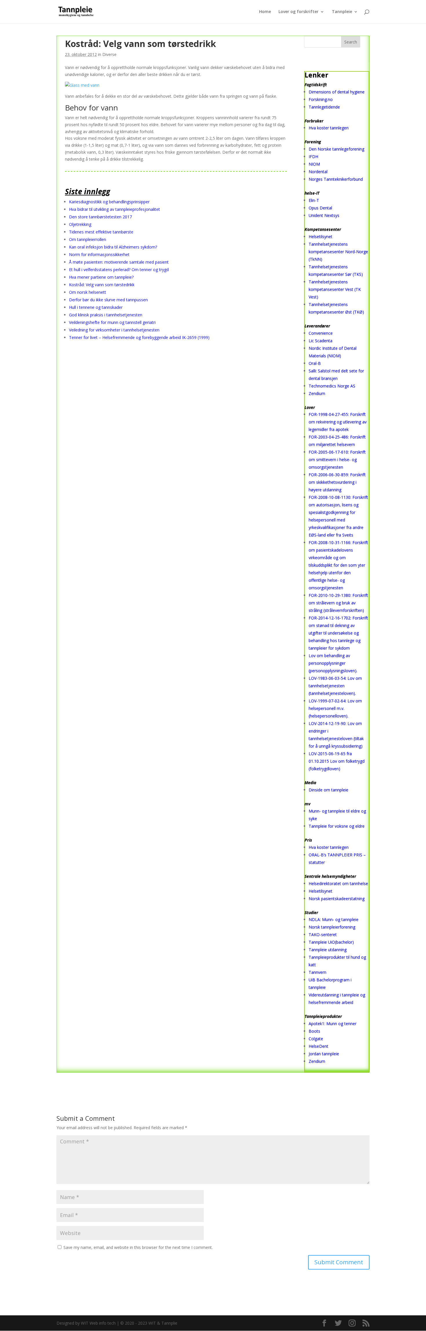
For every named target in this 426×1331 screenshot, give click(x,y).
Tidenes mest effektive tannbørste (101, 232)
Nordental (318, 171)
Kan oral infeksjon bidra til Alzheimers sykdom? (113, 247)
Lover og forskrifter (298, 12)
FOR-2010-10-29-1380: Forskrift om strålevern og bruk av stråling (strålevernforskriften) (338, 602)
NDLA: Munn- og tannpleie (333, 919)
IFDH (313, 156)
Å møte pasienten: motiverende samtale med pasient (119, 262)
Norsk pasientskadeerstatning (337, 898)
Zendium (317, 393)
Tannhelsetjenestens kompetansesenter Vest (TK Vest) (335, 289)
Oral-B (315, 363)
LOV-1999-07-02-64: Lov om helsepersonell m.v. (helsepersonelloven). (335, 708)
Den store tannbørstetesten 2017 (100, 217)
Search (350, 42)
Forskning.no (321, 99)
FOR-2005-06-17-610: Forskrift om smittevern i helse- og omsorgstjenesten (337, 459)
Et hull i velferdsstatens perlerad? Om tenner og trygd (119, 269)
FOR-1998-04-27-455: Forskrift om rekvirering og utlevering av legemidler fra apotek (338, 421)
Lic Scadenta (320, 340)
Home (265, 12)
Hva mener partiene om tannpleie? (101, 277)
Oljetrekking (80, 224)
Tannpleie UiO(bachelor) (331, 942)
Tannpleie (342, 12)
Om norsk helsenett (87, 292)
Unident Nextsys (324, 215)
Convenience (321, 333)
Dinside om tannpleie (328, 790)
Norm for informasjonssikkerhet (99, 254)
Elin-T (314, 200)
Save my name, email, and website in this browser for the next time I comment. (138, 1247)
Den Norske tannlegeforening (336, 149)
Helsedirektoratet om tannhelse (338, 883)
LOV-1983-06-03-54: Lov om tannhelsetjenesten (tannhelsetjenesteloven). (335, 685)
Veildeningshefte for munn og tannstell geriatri (112, 322)
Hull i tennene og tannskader (96, 307)
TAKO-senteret (323, 934)
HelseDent (318, 1046)
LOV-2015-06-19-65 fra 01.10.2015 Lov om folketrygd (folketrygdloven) (337, 761)
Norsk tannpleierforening (332, 927)
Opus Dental (320, 208)
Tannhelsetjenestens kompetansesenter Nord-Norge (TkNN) (338, 251)
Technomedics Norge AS (332, 386)
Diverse (109, 54)
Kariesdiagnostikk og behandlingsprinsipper (109, 201)
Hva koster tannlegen (329, 127)
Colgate (316, 1038)
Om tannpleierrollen (87, 239)
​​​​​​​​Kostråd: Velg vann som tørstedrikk (101, 284)
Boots (314, 1031)
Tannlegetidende (324, 107)
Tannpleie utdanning (328, 949)
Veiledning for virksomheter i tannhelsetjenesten (114, 330)
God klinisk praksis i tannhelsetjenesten (105, 315)
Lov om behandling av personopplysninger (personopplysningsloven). (333, 663)
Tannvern (317, 972)
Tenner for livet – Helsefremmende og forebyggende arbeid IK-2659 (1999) (139, 337)
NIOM (314, 164)
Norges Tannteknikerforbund (336, 179)
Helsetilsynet (320, 236)
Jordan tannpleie (324, 1053)
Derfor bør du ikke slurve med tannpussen (108, 299)
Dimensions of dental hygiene (337, 92)
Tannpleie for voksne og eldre (337, 826)
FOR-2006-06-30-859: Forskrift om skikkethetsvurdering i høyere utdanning (337, 482)
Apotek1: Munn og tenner (332, 1023)
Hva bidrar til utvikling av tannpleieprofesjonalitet (114, 209)
